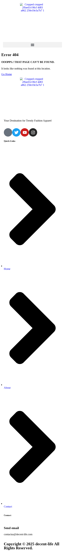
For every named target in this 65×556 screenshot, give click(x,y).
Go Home (6, 74)
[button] (32, 45)
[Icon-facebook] (8, 132)
